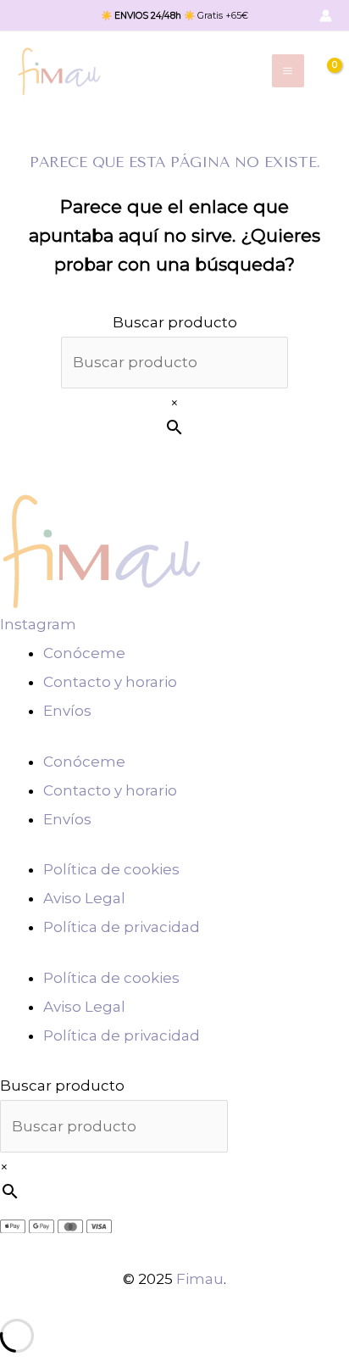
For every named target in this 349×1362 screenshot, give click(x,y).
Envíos (67, 710)
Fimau (200, 1278)
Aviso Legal (84, 898)
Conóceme (84, 653)
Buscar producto (175, 322)
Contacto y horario (110, 681)
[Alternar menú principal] (288, 70)
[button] (296, 16)
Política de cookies (111, 869)
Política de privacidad (121, 926)
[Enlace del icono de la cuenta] (325, 15)
